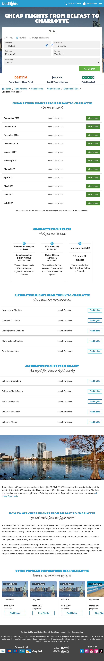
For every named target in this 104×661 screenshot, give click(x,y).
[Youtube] (91, 651)
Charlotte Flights (71, 89)
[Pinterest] (96, 651)
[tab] (52, 31)
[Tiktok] (101, 651)
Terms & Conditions (52, 632)
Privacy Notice (37, 632)
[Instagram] (87, 651)
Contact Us (25, 632)
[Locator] (46, 45)
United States (37, 89)
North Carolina (53, 89)
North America (21, 89)
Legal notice (66, 632)
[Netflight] (10, 3)
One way (9, 38)
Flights (7, 89)
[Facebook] (82, 651)
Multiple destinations (40, 38)
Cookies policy (77, 632)
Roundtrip (23, 38)
